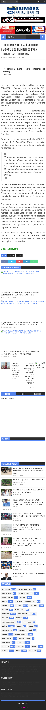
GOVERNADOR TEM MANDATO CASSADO (29, 574)
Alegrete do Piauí (25, 589)
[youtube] (41, 2)
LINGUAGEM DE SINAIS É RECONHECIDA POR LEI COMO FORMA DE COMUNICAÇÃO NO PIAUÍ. (20, 294)
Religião (21, 646)
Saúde (34, 646)
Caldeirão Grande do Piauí (26, 601)
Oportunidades (21, 634)
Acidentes (6, 589)
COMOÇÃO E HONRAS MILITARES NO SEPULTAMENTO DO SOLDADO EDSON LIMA (28, 471)
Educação (5, 614)
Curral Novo (20, 610)
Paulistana (6, 642)
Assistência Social (26, 593)
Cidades (11, 255)
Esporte (5, 618)
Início (19, 255)
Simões (4, 651)
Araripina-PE (7, 593)
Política (5, 646)
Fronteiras (27, 622)
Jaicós (19, 626)
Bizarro (23, 597)
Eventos (19, 618)
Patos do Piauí (24, 638)
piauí (18, 651)
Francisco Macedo (9, 622)
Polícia (20, 642)
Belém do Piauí (7, 597)
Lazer (31, 626)
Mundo (4, 634)
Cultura (5, 610)
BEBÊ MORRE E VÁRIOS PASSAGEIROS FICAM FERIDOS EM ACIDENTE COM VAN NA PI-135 (29, 516)
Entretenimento (24, 614)
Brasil (4, 601)
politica (32, 651)
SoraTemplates (22, 707)
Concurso (34, 605)
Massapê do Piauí (25, 630)
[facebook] (39, 2)
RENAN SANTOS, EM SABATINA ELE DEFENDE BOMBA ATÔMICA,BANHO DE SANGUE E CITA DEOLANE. (21, 323)
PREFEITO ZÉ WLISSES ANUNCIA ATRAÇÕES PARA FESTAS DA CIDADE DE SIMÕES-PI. (28, 564)
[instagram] (44, 2)
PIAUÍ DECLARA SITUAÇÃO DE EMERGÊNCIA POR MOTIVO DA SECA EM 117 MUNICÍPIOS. (20, 353)
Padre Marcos (7, 638)
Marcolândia (7, 630)
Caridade (5, 605)
